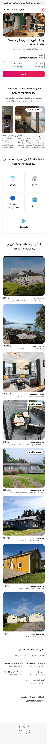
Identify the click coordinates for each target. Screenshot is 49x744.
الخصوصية (26, 733)
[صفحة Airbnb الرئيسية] (43, 9)
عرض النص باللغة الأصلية (11, 3)
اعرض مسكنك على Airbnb (14, 9)
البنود (19, 733)
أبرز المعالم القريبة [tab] (20, 655)
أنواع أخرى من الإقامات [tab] (37, 655)
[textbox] (34, 66)
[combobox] (24, 58)
